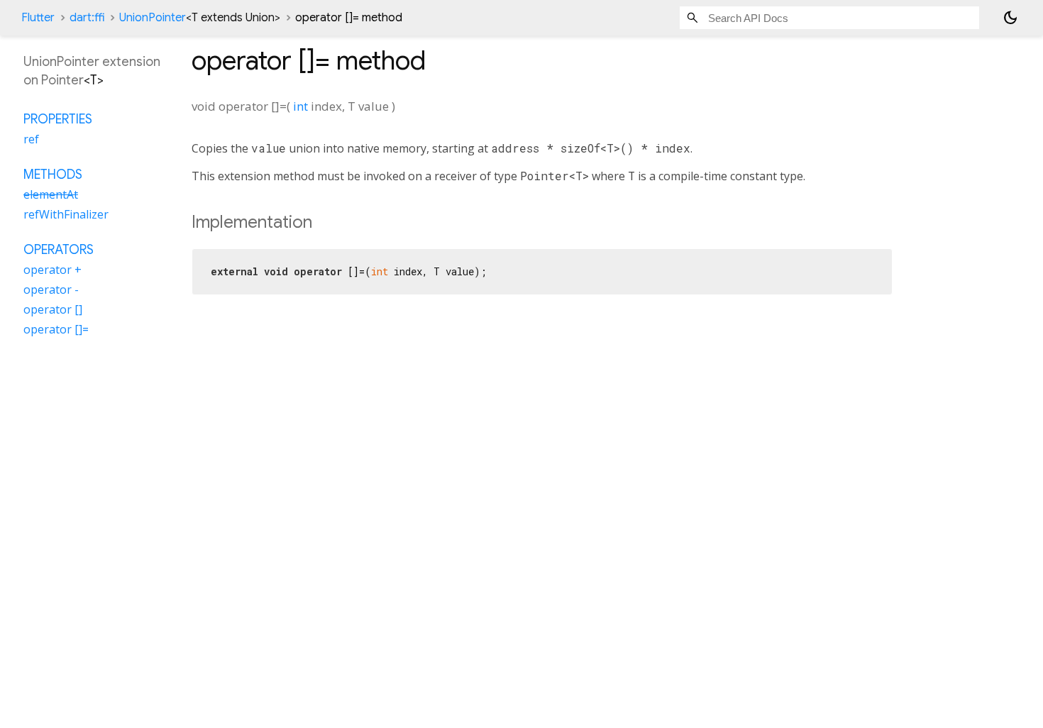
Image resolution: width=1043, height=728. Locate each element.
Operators (58, 250)
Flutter (38, 18)
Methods (52, 174)
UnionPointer (199, 18)
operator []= (56, 329)
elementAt (50, 194)
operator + (52, 269)
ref (31, 139)
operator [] (52, 309)
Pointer (62, 80)
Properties (57, 119)
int (300, 106)
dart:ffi (87, 18)
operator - (51, 289)
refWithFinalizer (66, 214)
